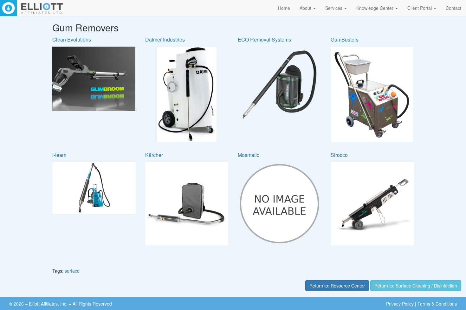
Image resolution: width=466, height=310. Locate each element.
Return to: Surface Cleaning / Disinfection (415, 285)
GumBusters (345, 39)
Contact (453, 8)
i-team (59, 154)
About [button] (306, 8)
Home (284, 8)
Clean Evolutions (71, 39)
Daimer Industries (165, 39)
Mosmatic (248, 154)
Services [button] (334, 8)
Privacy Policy (400, 303)
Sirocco (339, 154)
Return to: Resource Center (337, 285)
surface (72, 271)
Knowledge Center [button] (375, 8)
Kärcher (154, 154)
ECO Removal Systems (264, 39)
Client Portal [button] (420, 8)
